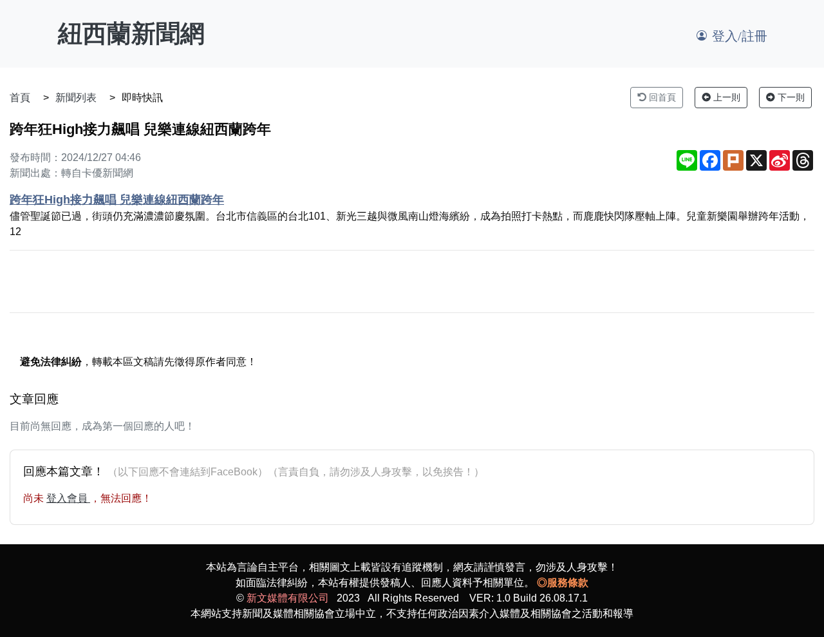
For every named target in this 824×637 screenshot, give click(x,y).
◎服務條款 (562, 582)
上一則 (725, 97)
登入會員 (68, 498)
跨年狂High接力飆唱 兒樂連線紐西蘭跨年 (117, 199)
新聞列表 (76, 97)
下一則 (790, 97)
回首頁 (661, 97)
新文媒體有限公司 (288, 598)
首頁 (20, 97)
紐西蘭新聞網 (131, 33)
